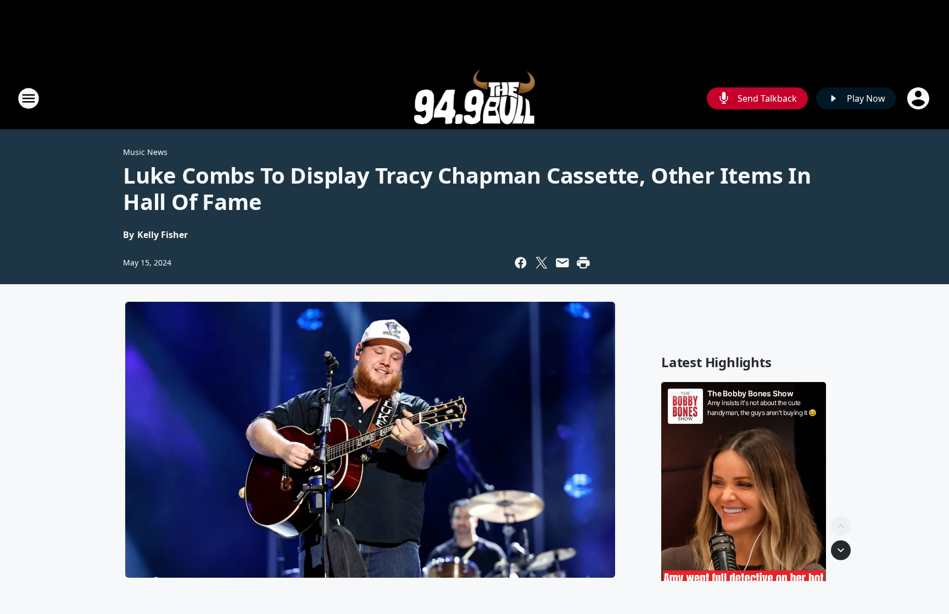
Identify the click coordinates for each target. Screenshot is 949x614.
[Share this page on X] (541, 262)
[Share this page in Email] (562, 262)
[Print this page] (583, 262)
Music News (145, 152)
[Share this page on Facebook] (520, 262)
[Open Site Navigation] (29, 98)
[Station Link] (474, 98)
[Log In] (919, 98)
